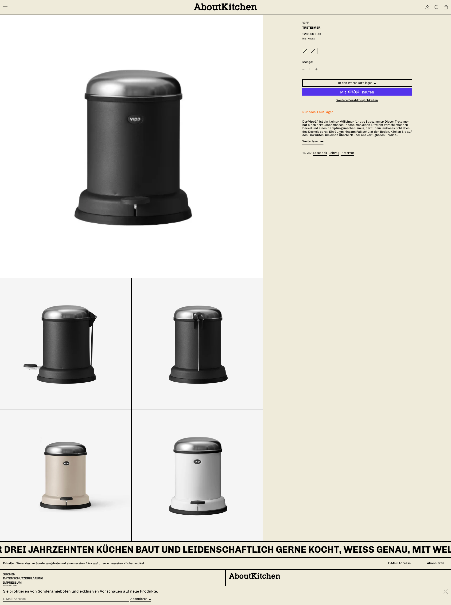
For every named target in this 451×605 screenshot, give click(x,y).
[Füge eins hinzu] (316, 69)
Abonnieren (435, 563)
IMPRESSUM (12, 582)
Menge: (307, 62)
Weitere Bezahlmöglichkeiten (357, 100)
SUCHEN (9, 574)
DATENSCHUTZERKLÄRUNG (23, 578)
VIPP (305, 22)
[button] (436, 7)
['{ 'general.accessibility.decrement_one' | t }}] (303, 69)
